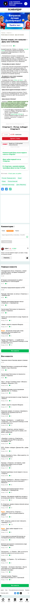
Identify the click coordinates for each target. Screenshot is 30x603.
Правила (27, 590)
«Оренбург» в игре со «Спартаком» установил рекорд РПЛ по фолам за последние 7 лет (12, 440)
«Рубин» (15, 80)
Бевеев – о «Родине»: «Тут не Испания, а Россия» (13, 560)
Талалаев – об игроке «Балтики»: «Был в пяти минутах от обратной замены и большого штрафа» (14, 568)
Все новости (15, 351)
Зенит (20, 178)
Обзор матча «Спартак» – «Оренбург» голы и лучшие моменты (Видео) (12, 513)
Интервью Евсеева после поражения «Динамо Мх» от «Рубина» (12, 390)
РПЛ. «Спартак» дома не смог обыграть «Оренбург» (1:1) (13, 521)
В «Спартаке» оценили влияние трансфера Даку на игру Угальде (14, 167)
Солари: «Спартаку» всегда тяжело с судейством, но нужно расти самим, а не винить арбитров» (13, 431)
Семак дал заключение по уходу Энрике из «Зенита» (14, 317)
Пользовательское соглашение (16, 590)
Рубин (4, 181)
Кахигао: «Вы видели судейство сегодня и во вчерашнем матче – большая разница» (14, 497)
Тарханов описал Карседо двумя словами (14, 360)
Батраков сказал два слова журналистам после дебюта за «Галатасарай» (12, 332)
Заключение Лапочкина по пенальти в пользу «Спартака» (13, 309)
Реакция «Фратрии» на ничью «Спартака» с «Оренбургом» (14, 294)
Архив (2, 590)
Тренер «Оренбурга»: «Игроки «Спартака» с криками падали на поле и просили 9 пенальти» (14, 481)
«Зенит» (21, 80)
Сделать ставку (15, 138)
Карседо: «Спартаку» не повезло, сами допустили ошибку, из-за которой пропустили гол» (13, 464)
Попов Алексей (12, 181)
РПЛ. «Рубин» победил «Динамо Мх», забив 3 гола (14, 448)
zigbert (7, 248)
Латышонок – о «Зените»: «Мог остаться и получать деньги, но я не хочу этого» (14, 552)
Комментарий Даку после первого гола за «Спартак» (15, 153)
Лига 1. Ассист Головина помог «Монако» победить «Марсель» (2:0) (14, 382)
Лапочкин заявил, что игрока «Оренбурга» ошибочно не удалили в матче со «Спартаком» (14, 412)
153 (12, 524)
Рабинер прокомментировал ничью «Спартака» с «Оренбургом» (12, 302)
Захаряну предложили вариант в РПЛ (13, 287)
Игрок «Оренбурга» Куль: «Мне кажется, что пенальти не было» (15, 455)
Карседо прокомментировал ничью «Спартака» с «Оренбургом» (12, 489)
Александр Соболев (17, 114)
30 (11, 484)
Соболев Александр (8, 184)
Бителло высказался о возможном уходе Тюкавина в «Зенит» (14, 544)
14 (11, 345)
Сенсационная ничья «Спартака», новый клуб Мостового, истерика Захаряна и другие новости (13, 272)
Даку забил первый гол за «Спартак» (12, 160)
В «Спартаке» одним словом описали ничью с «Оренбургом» (15, 504)
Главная (3, 32)
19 (11, 507)
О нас (6, 590)
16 (11, 458)
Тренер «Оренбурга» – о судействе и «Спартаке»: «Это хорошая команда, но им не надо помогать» (14, 341)
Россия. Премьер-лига (9, 178)
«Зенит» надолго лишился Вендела (12, 324)
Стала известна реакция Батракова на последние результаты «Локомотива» (13, 537)
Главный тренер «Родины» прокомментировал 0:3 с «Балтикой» (12, 576)
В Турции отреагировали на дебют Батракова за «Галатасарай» (12, 280)
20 (11, 500)
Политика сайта (4, 593)
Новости (9, 32)
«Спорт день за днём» (15, 173)
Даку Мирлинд (21, 184)
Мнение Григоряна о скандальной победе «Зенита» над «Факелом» (14, 367)
